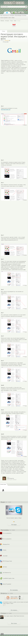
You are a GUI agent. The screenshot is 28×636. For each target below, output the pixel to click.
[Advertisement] (14, 88)
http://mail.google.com (5, 109)
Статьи (18, 20)
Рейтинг (2, 40)
